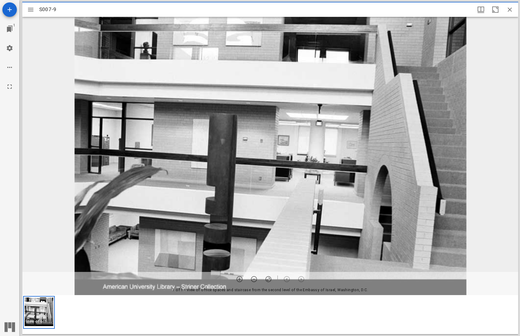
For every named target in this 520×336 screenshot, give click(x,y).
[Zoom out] (254, 279)
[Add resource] (9, 9)
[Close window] (510, 9)
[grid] (270, 314)
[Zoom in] (239, 279)
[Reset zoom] (268, 279)
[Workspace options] (9, 67)
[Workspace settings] (9, 48)
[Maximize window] (495, 9)
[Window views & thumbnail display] (481, 9)
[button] (39, 312)
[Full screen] (9, 86)
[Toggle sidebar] (30, 9)
